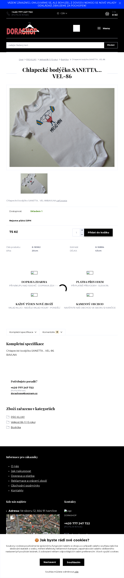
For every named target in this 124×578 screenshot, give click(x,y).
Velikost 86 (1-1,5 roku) (48, 59)
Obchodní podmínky (25, 485)
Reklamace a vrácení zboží (29, 480)
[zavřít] (120, 3)
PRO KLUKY (31, 59)
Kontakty (17, 490)
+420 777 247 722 (22, 12)
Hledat (110, 45)
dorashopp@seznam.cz (24, 393)
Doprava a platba (23, 475)
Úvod (21, 59)
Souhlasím (73, 562)
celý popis (61, 200)
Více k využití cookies (107, 551)
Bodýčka (65, 59)
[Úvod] (23, 28)
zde (76, 571)
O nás (15, 466)
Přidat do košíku (98, 232)
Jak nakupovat (21, 471)
